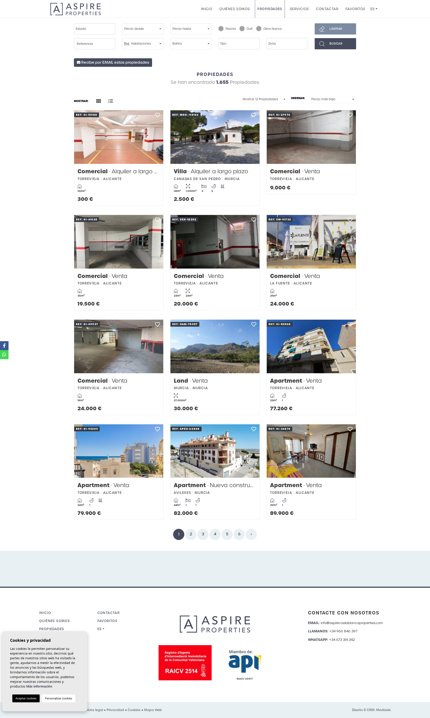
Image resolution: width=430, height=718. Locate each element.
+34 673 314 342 (342, 640)
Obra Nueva (272, 29)
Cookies (134, 710)
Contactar (327, 9)
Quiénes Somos (234, 9)
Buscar (335, 44)
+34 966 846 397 (343, 631)
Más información (39, 686)
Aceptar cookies (26, 698)
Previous (82, 137)
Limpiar (335, 29)
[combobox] (94, 29)
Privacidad (115, 710)
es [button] (372, 9)
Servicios (299, 9)
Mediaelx (383, 710)
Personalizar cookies (58, 698)
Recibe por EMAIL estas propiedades (114, 62)
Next (155, 137)
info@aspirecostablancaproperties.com (352, 623)
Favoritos (356, 9)
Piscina (231, 29)
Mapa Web (153, 710)
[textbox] (95, 28)
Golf (250, 29)
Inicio (206, 9)
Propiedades (269, 9)
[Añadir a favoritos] (157, 116)
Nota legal (94, 710)
